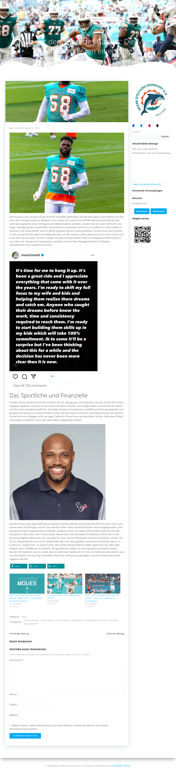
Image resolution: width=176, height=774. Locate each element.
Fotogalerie (70, 12)
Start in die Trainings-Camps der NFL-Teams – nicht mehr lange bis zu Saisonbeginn (102, 598)
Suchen (136, 131)
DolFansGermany (31, 620)
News (24, 616)
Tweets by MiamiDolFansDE (146, 184)
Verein (53, 12)
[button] (18, 566)
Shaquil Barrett (31, 623)
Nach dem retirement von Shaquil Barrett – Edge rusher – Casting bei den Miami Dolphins (25, 598)
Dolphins (37, 12)
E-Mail (13, 704)
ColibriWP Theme (121, 765)
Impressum (141, 211)
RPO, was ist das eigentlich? (145, 149)
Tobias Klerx (19, 128)
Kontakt (80, 18)
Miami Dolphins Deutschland (70, 620)
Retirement (113, 620)
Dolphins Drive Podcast (124, 12)
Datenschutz (159, 211)
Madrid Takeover (151, 12)
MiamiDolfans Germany (95, 620)
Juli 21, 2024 (34, 128)
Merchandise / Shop (93, 12)
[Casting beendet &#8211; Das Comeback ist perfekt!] (64, 584)
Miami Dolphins (48, 620)
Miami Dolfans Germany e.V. (24, 6)
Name (13, 694)
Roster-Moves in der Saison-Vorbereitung (151, 153)
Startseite (21, 12)
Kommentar (16, 660)
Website (13, 715)
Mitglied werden (61, 18)
